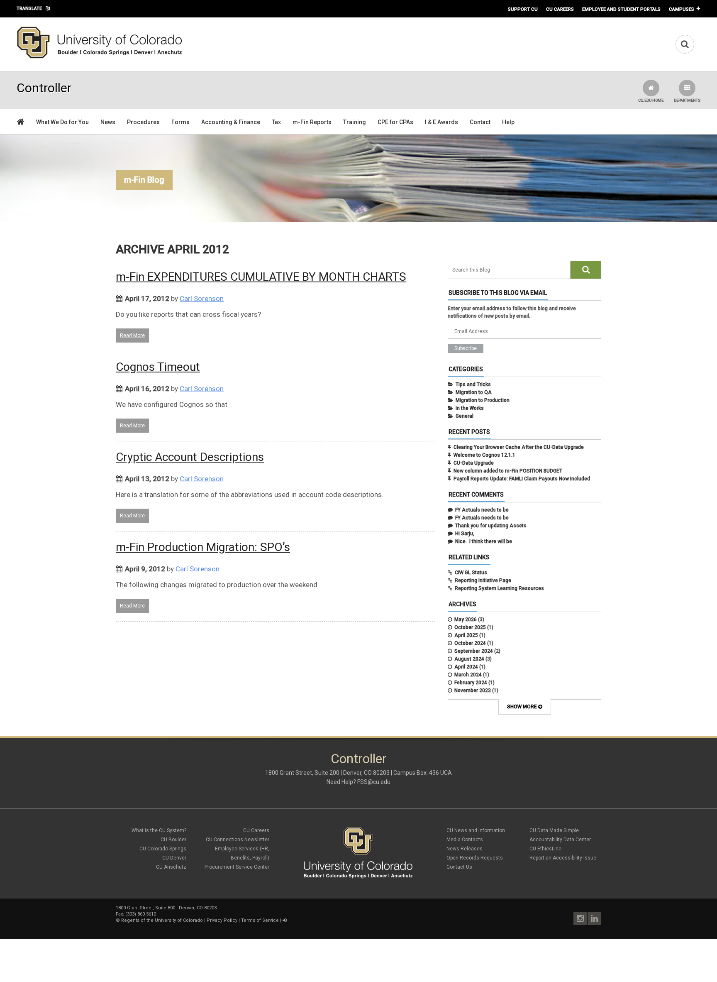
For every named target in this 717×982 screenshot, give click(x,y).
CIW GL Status (471, 572)
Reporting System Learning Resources (499, 588)
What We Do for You (62, 122)
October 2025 (470, 627)
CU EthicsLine (545, 849)
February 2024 (470, 683)
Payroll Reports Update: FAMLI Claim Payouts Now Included (522, 479)
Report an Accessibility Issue (562, 858)
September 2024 (473, 651)
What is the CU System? (159, 830)
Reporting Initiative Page (483, 580)
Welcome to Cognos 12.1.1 (484, 455)
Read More (132, 335)
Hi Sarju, (464, 533)
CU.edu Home (650, 100)
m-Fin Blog (144, 180)
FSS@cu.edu (373, 782)
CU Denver (174, 858)
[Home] (100, 57)
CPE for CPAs (395, 122)
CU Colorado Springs (162, 849)
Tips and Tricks (473, 384)
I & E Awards (441, 122)
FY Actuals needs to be (482, 510)
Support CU (523, 9)
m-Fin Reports (312, 122)
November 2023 (472, 690)
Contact (480, 122)
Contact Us (459, 867)
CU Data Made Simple (554, 830)
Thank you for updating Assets (491, 526)
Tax (276, 122)
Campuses (681, 9)
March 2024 (468, 675)
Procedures (143, 122)
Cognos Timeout (158, 367)
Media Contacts (464, 839)
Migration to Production (483, 400)
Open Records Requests (474, 858)
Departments (687, 100)
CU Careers (560, 9)
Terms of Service (260, 920)
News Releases (464, 849)
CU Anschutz (171, 867)
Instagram (580, 918)
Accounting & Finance (230, 122)
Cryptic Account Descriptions (190, 457)
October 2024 (470, 643)
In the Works (470, 408)
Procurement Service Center (237, 867)
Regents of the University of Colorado (162, 920)
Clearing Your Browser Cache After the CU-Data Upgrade (519, 447)
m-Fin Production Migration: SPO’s (203, 547)
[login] (284, 920)
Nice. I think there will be (483, 541)
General (464, 416)
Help (508, 122)
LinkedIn (594, 918)
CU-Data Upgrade (474, 463)
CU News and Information (475, 830)
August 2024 (469, 659)
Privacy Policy (222, 920)
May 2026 (465, 619)
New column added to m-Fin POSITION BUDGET (508, 471)
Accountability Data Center (560, 839)
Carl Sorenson (202, 298)
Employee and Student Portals (621, 9)
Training (354, 122)
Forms (180, 122)
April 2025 (466, 635)
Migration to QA (474, 392)
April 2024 (466, 667)
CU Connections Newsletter (237, 839)
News (107, 122)
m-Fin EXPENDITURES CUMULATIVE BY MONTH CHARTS (261, 277)
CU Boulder (173, 839)
